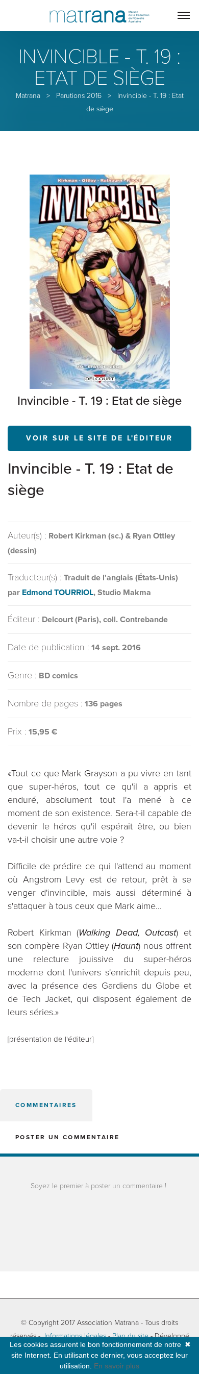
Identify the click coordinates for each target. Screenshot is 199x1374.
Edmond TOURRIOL (57, 592)
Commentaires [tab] (46, 1105)
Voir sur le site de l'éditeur (99, 438)
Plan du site (130, 1336)
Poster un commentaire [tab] (67, 1137)
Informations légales (75, 1336)
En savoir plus (116, 1366)
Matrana (28, 95)
